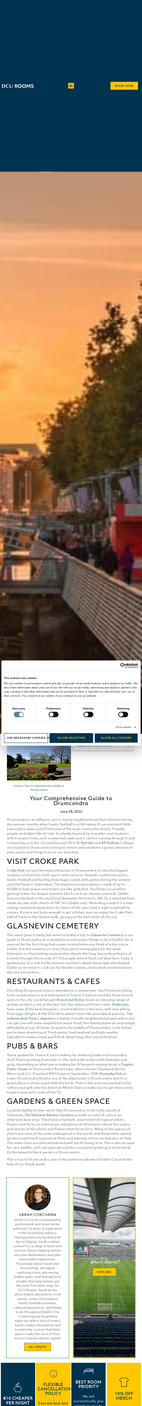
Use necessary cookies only (27, 738)
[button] (71, 86)
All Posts (37, 1347)
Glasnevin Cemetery (107, 935)
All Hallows (110, 843)
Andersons (120, 1004)
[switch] (54, 714)
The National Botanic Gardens (48, 1115)
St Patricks (85, 843)
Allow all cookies (116, 738)
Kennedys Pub (111, 1074)
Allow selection (71, 738)
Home (18, 786)
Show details (123, 727)
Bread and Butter (71, 1000)
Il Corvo (43, 1028)
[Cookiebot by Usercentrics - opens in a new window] (123, 665)
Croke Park (16, 870)
